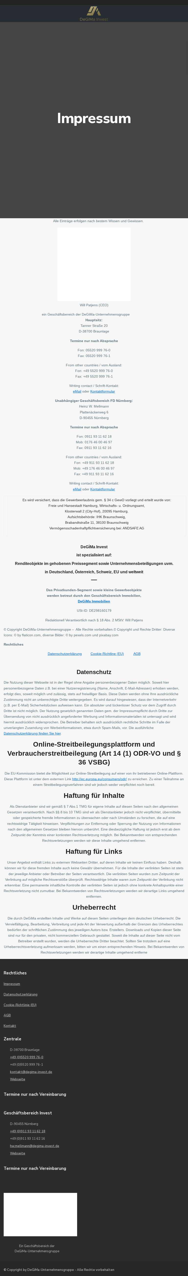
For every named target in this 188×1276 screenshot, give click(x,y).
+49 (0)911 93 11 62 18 (27, 1131)
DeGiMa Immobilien (94, 601)
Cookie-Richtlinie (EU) (20, 1005)
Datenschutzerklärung (65, 654)
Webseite (17, 1079)
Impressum (12, 984)
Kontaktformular (102, 391)
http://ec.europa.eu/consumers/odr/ (99, 779)
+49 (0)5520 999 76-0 (26, 1057)
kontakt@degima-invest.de (31, 1072)
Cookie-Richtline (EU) (107, 654)
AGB (137, 654)
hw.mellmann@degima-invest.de (34, 1146)
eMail (77, 391)
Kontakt (10, 1026)
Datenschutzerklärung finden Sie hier (32, 733)
